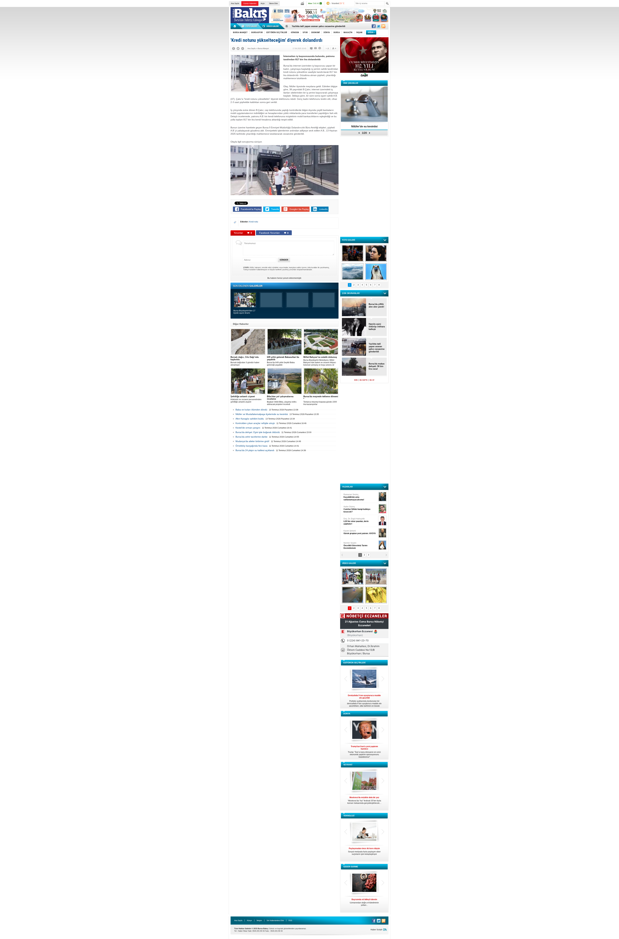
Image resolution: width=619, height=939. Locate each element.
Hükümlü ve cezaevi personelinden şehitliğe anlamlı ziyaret (246, 399)
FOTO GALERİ (348, 240)
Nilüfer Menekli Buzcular (356, 509)
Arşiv (263, 3)
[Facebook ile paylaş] (374, 26)
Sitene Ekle (273, 3)
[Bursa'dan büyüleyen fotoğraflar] (353, 271)
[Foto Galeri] (249, 26)
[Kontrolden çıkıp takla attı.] (353, 595)
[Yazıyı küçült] (327, 48)
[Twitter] (238, 48)
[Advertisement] (492, 30)
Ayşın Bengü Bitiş (353, 544)
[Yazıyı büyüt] (334, 48)
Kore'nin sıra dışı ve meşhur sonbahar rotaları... (364, 800)
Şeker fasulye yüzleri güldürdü (364, 126)
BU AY (372, 380)
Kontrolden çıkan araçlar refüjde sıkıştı (255, 423)
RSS (290, 920)
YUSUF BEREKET (355, 495)
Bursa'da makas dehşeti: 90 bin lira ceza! (376, 366)
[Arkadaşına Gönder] (315, 48)
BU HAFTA (364, 380)
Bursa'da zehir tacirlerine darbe (251, 436)
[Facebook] (233, 48)
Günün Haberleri (249, 3)
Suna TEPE (360, 532)
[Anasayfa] (235, 26)
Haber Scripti (376, 930)
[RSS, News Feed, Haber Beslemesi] (383, 26)
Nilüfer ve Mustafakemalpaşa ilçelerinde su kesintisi (262, 414)
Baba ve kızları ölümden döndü (251, 409)
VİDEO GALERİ (349, 563)
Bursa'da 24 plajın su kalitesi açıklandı (255, 450)
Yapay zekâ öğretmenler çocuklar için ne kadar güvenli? (364, 852)
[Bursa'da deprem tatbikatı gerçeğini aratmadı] (353, 253)
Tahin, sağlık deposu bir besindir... (364, 901)
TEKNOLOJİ (348, 816)
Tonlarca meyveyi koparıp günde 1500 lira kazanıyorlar (320, 400)
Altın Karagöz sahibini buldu (250, 418)
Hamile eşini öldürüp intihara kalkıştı (310, 26)
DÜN (356, 380)
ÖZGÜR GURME (350, 867)
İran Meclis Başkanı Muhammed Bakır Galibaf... (364, 750)
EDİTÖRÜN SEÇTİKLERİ (354, 663)
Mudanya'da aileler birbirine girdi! (252, 441)
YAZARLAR (347, 487)
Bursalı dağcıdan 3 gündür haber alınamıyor (245, 361)
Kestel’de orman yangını (248, 427)
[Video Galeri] (270, 26)
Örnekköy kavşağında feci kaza (251, 445)
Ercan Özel (354, 520)
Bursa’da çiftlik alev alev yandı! (376, 305)
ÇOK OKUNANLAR (351, 293)
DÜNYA (346, 714)
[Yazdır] (319, 48)
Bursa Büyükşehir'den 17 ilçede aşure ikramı (244, 312)
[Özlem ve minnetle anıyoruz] (376, 253)
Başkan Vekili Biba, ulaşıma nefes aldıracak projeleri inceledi (281, 400)
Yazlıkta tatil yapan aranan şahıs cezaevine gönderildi (376, 348)
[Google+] (242, 48)
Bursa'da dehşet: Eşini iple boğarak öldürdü (258, 432)
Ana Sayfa (235, 3)
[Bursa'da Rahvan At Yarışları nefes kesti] (376, 576)
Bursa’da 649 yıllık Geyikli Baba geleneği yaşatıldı (283, 361)
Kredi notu (253, 222)
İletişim (259, 920)
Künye (249, 920)
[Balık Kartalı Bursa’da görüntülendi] (376, 271)
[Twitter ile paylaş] (378, 26)
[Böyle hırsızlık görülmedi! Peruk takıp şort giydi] (376, 595)
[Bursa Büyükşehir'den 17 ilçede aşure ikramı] (353, 576)
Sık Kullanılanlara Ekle (275, 920)
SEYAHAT (347, 765)
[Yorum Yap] (311, 48)
